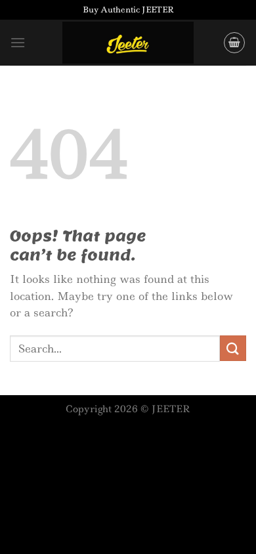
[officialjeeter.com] (128, 43)
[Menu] (18, 42)
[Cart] (234, 42)
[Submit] (233, 348)
